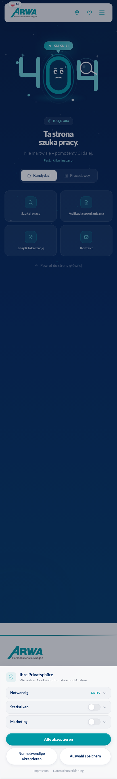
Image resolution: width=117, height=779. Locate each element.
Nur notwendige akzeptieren (31, 756)
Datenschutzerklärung (68, 770)
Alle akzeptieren (58, 739)
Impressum (41, 770)
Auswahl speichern (85, 756)
